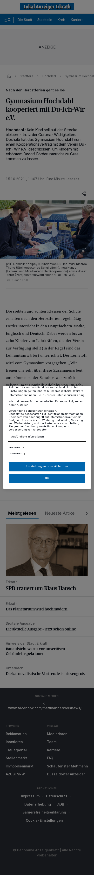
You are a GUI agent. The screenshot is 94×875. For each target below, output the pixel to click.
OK (47, 478)
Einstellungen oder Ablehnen (47, 466)
